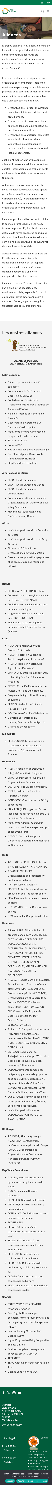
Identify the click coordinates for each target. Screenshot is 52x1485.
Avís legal (9, 1438)
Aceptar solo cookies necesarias (32, 1481)
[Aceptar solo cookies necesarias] (48, 1477)
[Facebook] (3, 1392)
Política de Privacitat (10, 1448)
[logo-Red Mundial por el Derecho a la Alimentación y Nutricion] (26, 340)
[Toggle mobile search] (42, 11)
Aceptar (10, 1481)
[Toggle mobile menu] (48, 11)
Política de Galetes (10, 1460)
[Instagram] (14, 1392)
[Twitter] (8, 1392)
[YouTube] (19, 1392)
